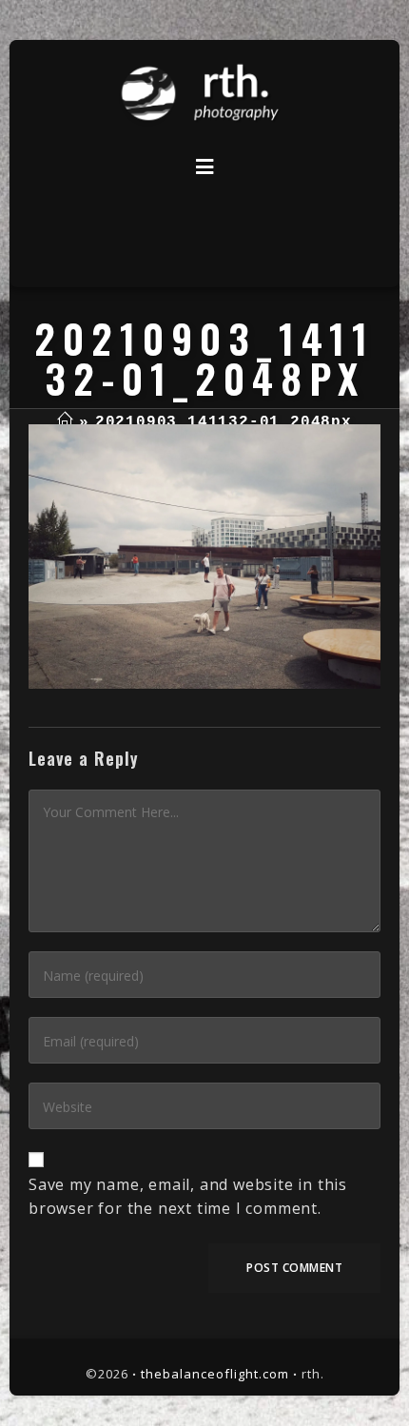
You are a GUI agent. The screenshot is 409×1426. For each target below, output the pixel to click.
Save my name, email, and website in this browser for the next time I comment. (188, 1197)
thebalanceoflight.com (215, 1373)
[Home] (65, 422)
